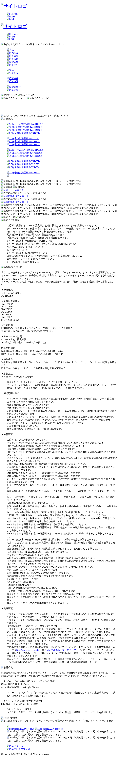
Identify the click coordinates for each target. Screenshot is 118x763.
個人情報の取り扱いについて (61, 650)
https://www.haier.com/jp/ (27, 650)
